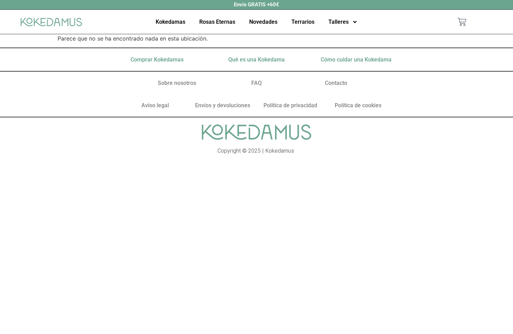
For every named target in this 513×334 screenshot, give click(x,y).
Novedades (263, 22)
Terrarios (302, 22)
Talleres (338, 22)
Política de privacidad (290, 105)
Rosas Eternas (217, 22)
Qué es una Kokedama (256, 59)
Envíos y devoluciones (222, 105)
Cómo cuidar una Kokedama (356, 59)
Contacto (336, 83)
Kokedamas (170, 22)
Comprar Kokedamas (157, 59)
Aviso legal (155, 105)
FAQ (256, 83)
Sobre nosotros (177, 83)
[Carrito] (462, 21)
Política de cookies (358, 105)
